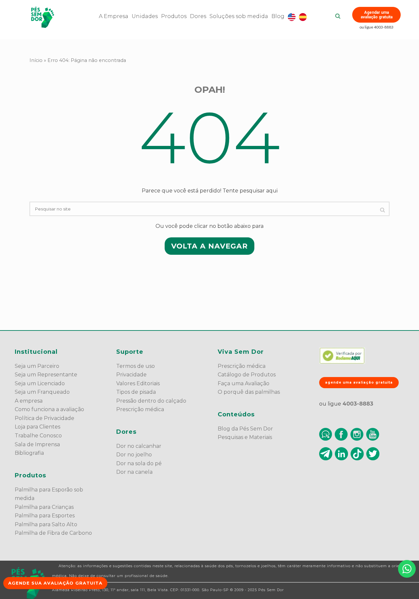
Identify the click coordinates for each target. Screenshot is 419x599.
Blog (277, 16)
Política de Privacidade (44, 418)
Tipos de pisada (136, 392)
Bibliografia (29, 453)
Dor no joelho (134, 454)
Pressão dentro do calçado (151, 401)
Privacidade (131, 374)
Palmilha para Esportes (45, 515)
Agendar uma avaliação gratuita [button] (376, 14)
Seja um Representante (46, 374)
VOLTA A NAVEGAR (209, 246)
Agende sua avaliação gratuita (55, 583)
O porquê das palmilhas (249, 392)
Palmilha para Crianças (44, 507)
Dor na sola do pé (139, 463)
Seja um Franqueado (42, 392)
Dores (198, 16)
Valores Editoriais (138, 383)
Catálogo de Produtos (247, 374)
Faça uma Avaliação (243, 383)
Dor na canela (134, 472)
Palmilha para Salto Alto (46, 524)
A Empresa (113, 16)
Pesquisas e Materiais (245, 437)
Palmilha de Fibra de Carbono (53, 533)
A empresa (29, 401)
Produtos (174, 16)
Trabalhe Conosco (38, 435)
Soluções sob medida (239, 16)
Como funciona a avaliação (49, 409)
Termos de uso (135, 366)
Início (36, 60)
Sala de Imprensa (37, 444)
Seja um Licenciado (40, 383)
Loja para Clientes (37, 427)
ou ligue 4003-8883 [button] (376, 27)
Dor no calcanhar (138, 446)
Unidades (145, 16)
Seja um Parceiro (37, 366)
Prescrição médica (140, 409)
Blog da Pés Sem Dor (245, 429)
